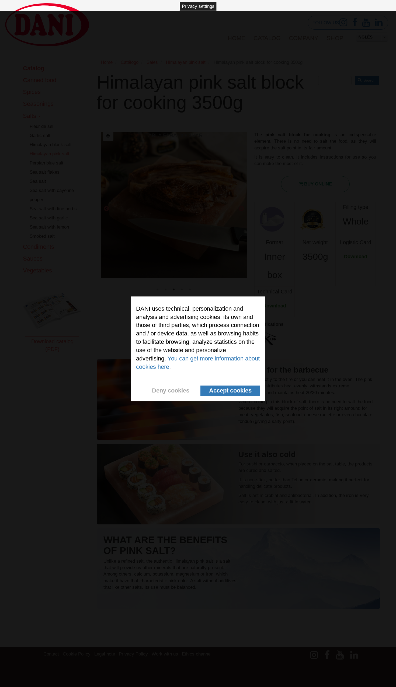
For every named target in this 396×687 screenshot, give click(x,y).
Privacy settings (198, 6)
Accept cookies (230, 390)
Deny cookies (170, 390)
